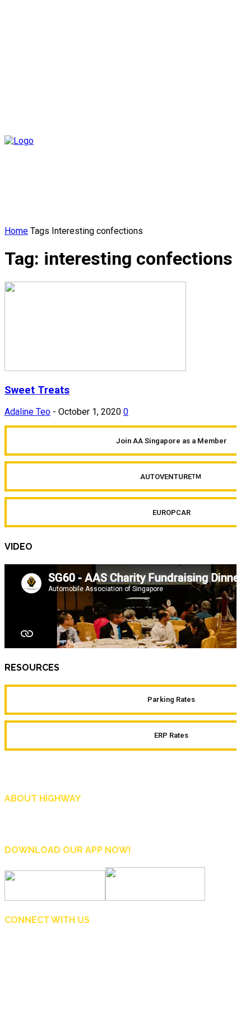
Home (16, 231)
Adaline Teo (27, 411)
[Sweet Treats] (95, 368)
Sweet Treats (36, 390)
